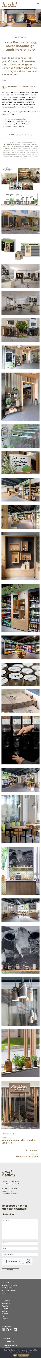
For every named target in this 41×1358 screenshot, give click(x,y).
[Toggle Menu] (38, 3)
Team (4, 1311)
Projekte (5, 1308)
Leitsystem (6, 1293)
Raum (3, 80)
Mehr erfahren (23, 1355)
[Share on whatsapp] (31, 135)
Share (11, 135)
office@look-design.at (9, 1193)
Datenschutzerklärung (10, 1345)
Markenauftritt (8, 1288)
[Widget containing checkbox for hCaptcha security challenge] (17, 1261)
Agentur (5, 1306)
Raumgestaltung (8, 1290)
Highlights (6, 1303)
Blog (3, 1316)
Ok (15, 1355)
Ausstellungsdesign (9, 1285)
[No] (39, 1353)
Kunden (5, 1314)
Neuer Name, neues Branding (15, 119)
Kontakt (5, 1319)
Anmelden (10, 1341)
